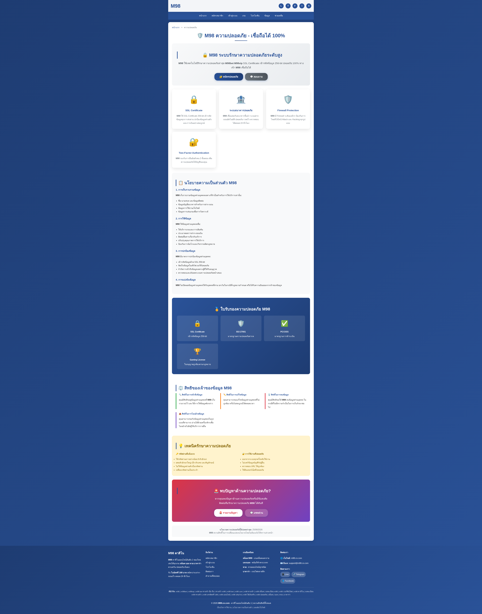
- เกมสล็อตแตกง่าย (256, 558)
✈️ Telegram (298, 574)
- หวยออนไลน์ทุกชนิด (254, 567)
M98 (175, 6)
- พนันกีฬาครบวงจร (255, 562)
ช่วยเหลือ (279, 16)
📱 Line (285, 574)
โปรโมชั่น (255, 16)
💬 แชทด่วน (256, 512)
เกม (244, 16)
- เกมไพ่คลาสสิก (254, 571)
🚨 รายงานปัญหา (228, 512)
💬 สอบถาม (256, 76)
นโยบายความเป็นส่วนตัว (242, 607)
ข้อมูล (267, 16)
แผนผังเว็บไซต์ (259, 607)
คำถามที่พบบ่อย (213, 576)
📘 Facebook (288, 581)
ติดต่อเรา (210, 571)
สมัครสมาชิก (217, 16)
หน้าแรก (203, 16)
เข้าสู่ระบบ (232, 16)
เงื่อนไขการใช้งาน (224, 607)
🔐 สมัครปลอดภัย (228, 76)
